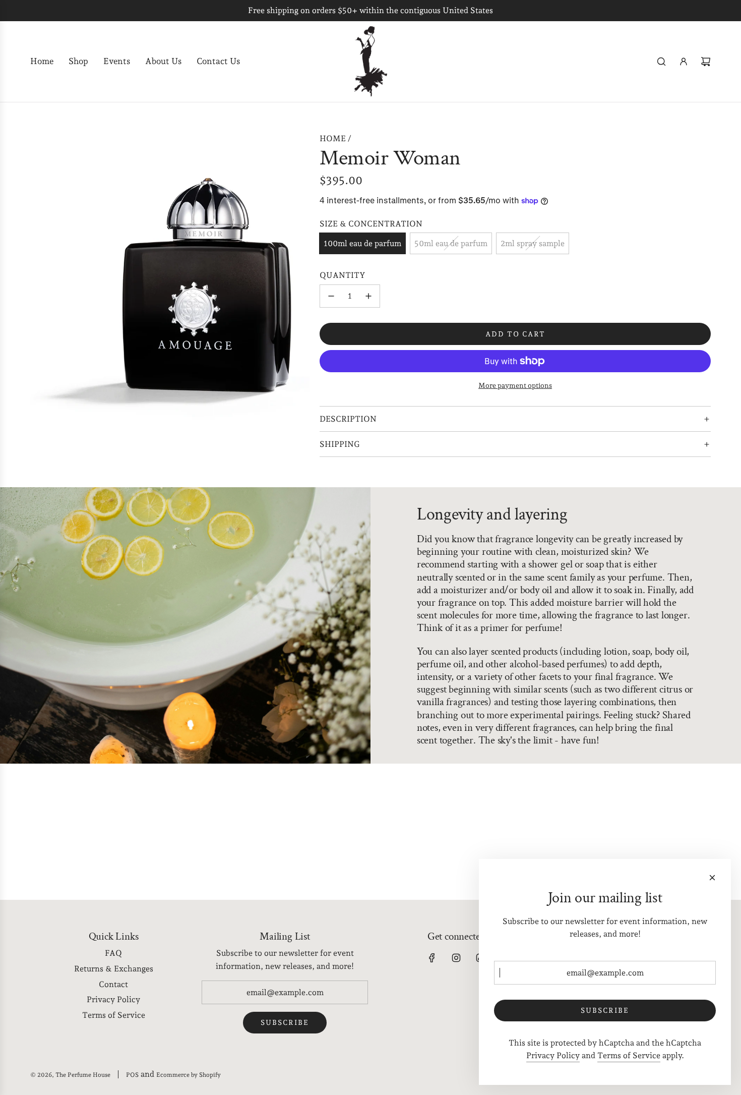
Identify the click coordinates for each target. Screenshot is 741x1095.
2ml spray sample (533, 243)
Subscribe (285, 1022)
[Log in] (683, 61)
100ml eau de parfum (362, 243)
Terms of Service (628, 1055)
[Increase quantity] (368, 296)
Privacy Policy (553, 1055)
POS (132, 1074)
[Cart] (706, 61)
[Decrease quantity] (331, 296)
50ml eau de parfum (450, 243)
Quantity (342, 275)
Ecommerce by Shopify (188, 1074)
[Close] (712, 878)
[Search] (661, 61)
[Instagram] (456, 958)
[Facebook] (432, 958)
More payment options (515, 385)
